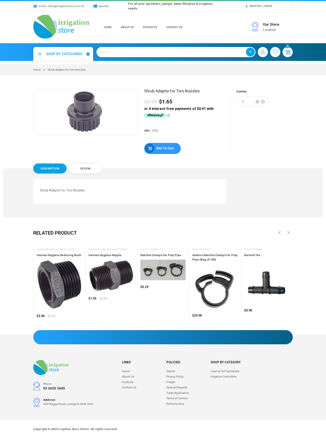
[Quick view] (51, 329)
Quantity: (241, 91)
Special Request (176, 387)
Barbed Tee (252, 255)
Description (50, 168)
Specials (103, 6)
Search (170, 371)
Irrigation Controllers (224, 376)
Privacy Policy (174, 376)
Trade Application (177, 393)
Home (108, 27)
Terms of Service (177, 398)
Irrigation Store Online (73, 429)
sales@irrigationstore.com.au (65, 6)
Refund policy (175, 403)
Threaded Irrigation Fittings (56, 249)
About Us (127, 27)
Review (85, 168)
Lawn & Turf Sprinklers (225, 371)
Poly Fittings (149, 249)
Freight (170, 382)
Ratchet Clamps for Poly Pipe (160, 255)
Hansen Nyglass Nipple (104, 255)
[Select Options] (41, 329)
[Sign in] (263, 52)
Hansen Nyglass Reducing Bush (59, 255)
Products (150, 27)
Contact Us (174, 27)
